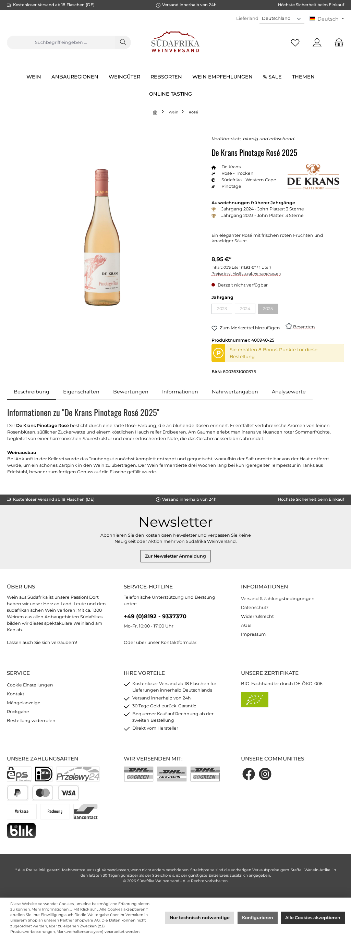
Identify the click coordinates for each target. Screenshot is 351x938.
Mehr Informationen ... (52, 909)
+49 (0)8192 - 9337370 (155, 616)
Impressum (253, 634)
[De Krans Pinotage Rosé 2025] (102, 237)
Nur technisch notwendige (200, 917)
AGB (246, 625)
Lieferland (247, 18)
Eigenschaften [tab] (81, 392)
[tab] (31, 392)
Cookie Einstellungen (30, 684)
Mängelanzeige (23, 702)
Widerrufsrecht (257, 616)
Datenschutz (254, 607)
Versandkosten (115, 870)
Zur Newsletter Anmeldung (175, 556)
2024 (247, 310)
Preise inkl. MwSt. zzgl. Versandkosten (246, 273)
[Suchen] (123, 42)
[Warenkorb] (337, 43)
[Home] (155, 112)
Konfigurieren (257, 917)
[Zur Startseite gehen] (176, 43)
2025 (270, 310)
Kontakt (15, 693)
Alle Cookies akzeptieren (312, 917)
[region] (102, 238)
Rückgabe (18, 711)
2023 (224, 310)
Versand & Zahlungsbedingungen (278, 598)
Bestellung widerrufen (31, 720)
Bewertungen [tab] (130, 392)
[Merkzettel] (295, 43)
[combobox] (61, 42)
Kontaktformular (178, 642)
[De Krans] (313, 177)
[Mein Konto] (317, 43)
